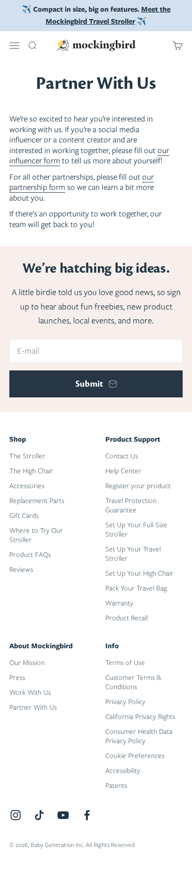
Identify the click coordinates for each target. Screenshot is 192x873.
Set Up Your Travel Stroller (133, 553)
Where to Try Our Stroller (36, 535)
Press (17, 677)
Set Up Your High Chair (139, 573)
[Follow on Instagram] (15, 815)
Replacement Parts (36, 500)
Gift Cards (24, 515)
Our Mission (27, 662)
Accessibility (122, 770)
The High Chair (31, 471)
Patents (116, 785)
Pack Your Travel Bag (136, 588)
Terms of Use (125, 662)
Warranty (119, 603)
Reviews (21, 569)
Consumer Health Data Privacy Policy (138, 736)
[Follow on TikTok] (39, 815)
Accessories (26, 485)
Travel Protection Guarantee (131, 505)
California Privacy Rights (140, 716)
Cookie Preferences (135, 755)
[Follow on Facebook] (87, 815)
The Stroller (27, 456)
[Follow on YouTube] (63, 815)
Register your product (138, 485)
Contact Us (121, 456)
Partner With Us (33, 707)
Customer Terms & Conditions (133, 682)
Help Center (123, 471)
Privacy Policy (125, 701)
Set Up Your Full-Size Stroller (136, 529)
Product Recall (126, 618)
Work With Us (30, 692)
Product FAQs (30, 554)
